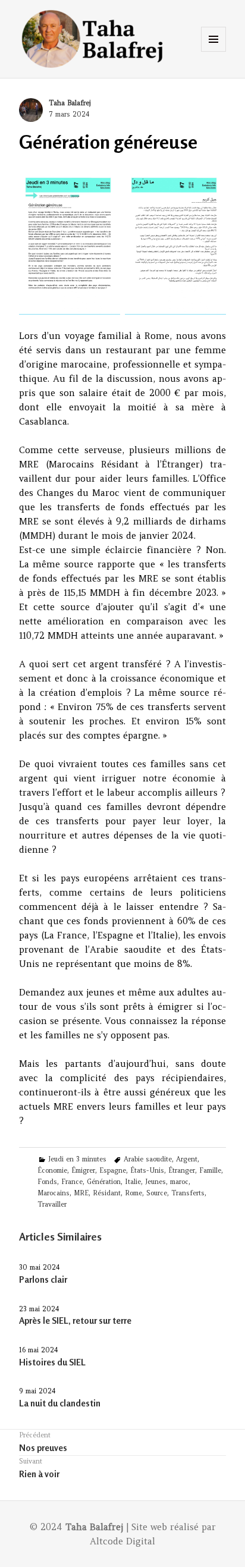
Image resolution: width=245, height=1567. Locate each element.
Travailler (52, 1204)
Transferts (188, 1193)
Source (156, 1193)
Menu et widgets (214, 51)
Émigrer (83, 1170)
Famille (210, 1170)
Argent (186, 1159)
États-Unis (147, 1170)
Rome (133, 1193)
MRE (81, 1193)
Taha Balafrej (69, 103)
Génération (104, 1181)
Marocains (53, 1193)
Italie (133, 1181)
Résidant (107, 1193)
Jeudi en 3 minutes (77, 1159)
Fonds (47, 1181)
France (72, 1181)
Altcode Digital (122, 1541)
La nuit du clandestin (59, 1403)
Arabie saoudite (148, 1159)
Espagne (112, 1170)
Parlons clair (43, 1279)
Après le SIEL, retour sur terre (75, 1320)
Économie (52, 1170)
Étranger (181, 1170)
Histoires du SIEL (52, 1362)
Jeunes (155, 1181)
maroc (179, 1181)
